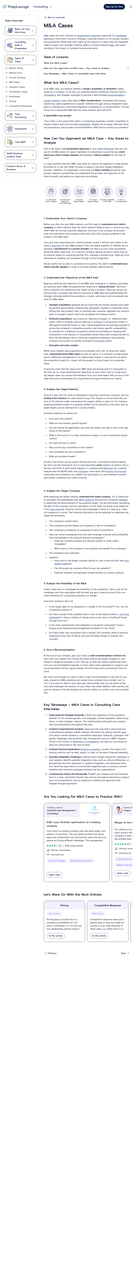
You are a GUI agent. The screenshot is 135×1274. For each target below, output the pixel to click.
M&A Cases (14, 82)
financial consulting (90, 749)
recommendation (116, 95)
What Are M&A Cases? (55, 63)
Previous (52, 953)
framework (108, 148)
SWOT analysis (86, 499)
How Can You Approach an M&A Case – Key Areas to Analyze (76, 68)
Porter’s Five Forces (115, 471)
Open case (54, 874)
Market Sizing (16, 68)
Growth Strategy (17, 77)
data (112, 45)
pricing (101, 340)
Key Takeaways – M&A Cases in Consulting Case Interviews (75, 73)
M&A (46, 35)
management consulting (88, 35)
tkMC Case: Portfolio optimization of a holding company (73, 824)
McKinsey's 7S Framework (86, 741)
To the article (55, 935)
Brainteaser (14, 96)
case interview (57, 509)
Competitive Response (20, 106)
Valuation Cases (17, 87)
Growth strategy (52, 100)
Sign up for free (114, 6)
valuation (123, 499)
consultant (83, 471)
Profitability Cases (18, 91)
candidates (121, 35)
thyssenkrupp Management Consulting (61, 812)
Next (123, 953)
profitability (84, 124)
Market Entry (15, 72)
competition (50, 95)
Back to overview (56, 17)
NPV (50, 506)
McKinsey (109, 468)
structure (56, 245)
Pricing (12, 101)
